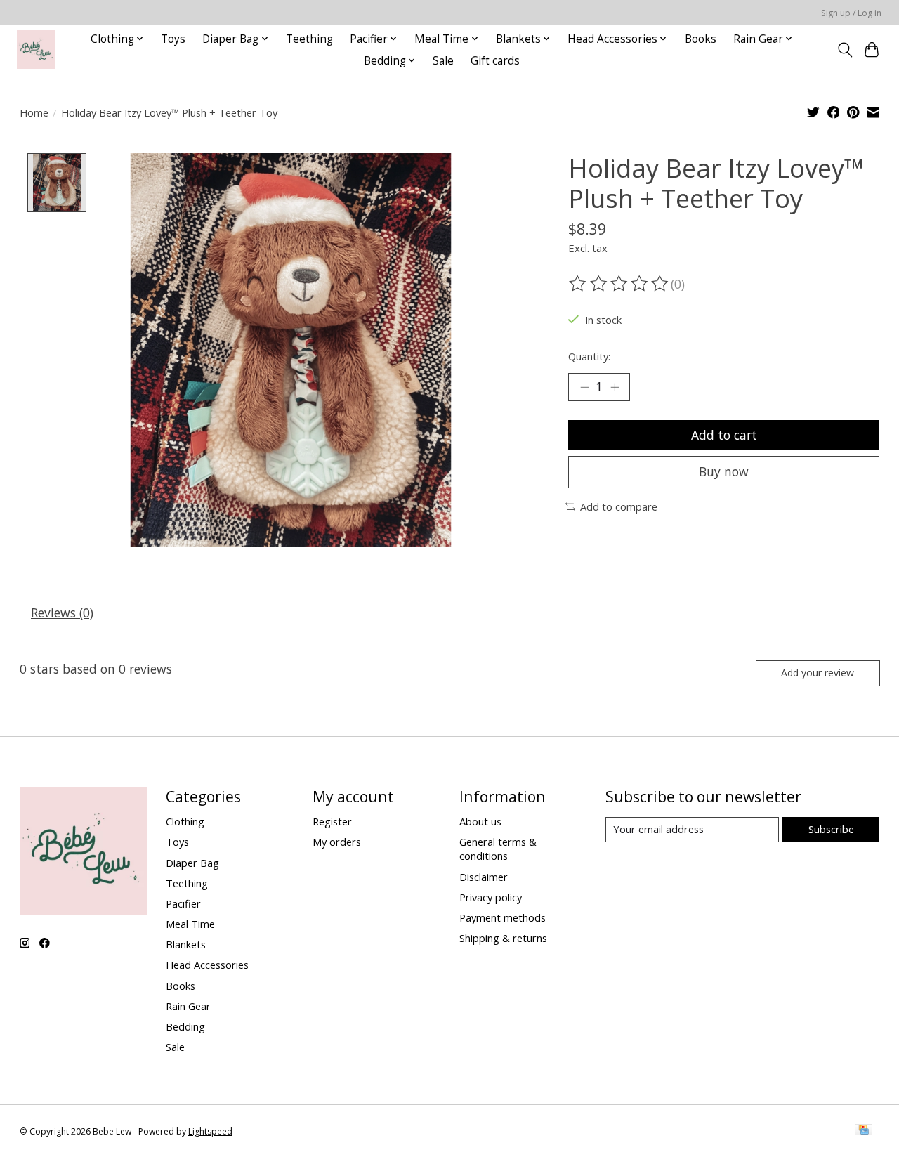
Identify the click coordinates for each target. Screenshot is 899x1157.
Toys (173, 39)
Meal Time (190, 924)
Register (332, 821)
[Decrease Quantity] (584, 387)
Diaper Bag (192, 863)
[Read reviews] (619, 284)
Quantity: (589, 356)
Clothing (185, 821)
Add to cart (724, 434)
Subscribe (831, 829)
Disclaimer (483, 877)
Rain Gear (188, 1006)
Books (700, 39)
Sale (443, 60)
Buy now (724, 471)
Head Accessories (207, 964)
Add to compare (618, 506)
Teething (309, 39)
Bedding (185, 1026)
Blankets (186, 944)
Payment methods (502, 917)
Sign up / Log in (851, 13)
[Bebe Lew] (36, 49)
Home (34, 112)
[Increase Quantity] (614, 387)
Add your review (817, 672)
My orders (337, 842)
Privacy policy (490, 897)
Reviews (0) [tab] (62, 612)
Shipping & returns (503, 938)
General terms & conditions (498, 849)
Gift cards (495, 60)
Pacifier (183, 903)
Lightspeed (210, 1131)
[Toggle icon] (844, 50)
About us (480, 821)
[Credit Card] (863, 1131)
